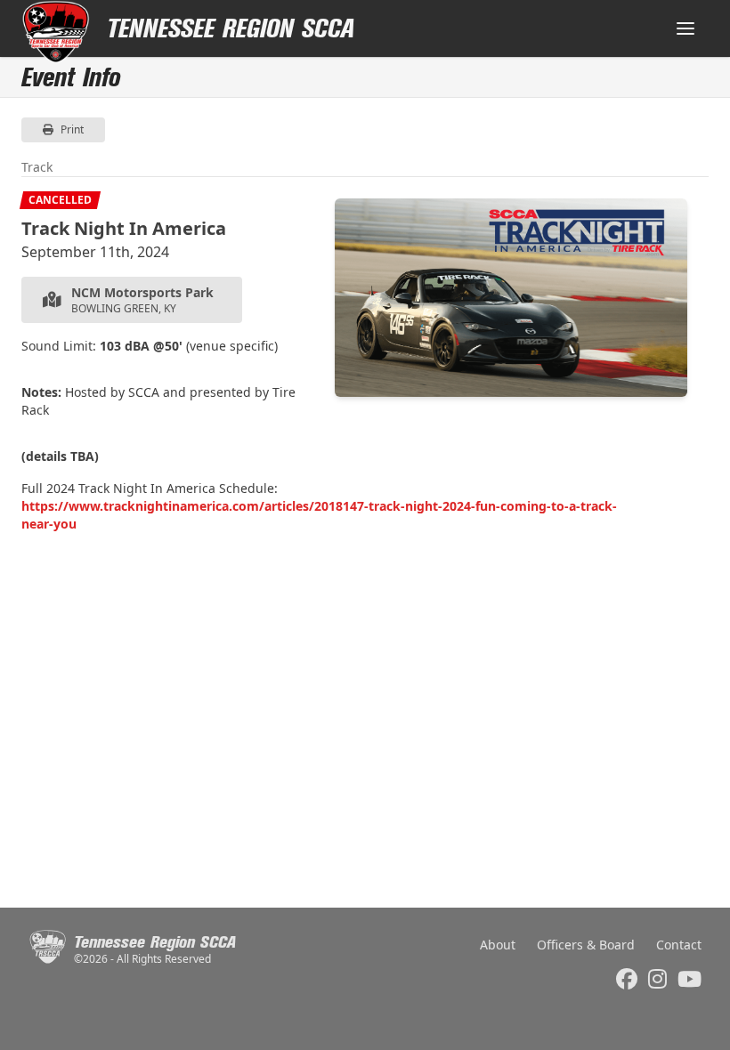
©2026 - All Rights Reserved (142, 959)
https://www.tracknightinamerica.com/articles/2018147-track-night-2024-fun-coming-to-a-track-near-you (319, 514)
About (497, 944)
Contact (679, 944)
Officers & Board (586, 944)
